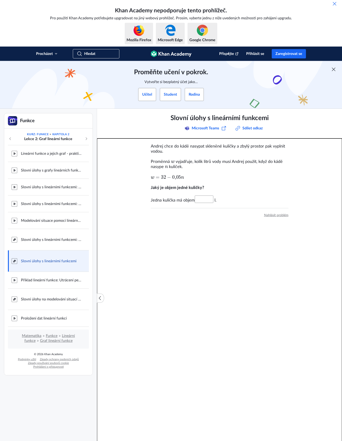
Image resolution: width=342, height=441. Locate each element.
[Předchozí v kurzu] (10, 138)
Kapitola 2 (61, 134)
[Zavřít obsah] (100, 298)
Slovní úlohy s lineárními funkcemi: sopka (51, 187)
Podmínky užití (27, 359)
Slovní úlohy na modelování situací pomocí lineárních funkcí (51, 299)
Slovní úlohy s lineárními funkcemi (49, 261)
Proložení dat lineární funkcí (44, 318)
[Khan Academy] (171, 54)
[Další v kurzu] (86, 138)
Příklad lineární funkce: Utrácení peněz (51, 280)
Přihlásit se (255, 54)
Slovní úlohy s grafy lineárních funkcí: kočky (51, 170)
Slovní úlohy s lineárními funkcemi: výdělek (51, 204)
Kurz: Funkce (38, 134)
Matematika (31, 336)
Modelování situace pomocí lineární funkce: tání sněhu (51, 220)
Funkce (51, 336)
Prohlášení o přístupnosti (48, 366)
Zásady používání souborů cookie (48, 363)
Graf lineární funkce (56, 341)
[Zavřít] (334, 3)
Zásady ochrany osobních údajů (59, 359)
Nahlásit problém (276, 215)
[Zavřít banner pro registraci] (333, 69)
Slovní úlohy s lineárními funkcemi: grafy (51, 240)
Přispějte (226, 54)
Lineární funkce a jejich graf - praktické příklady (51, 153)
